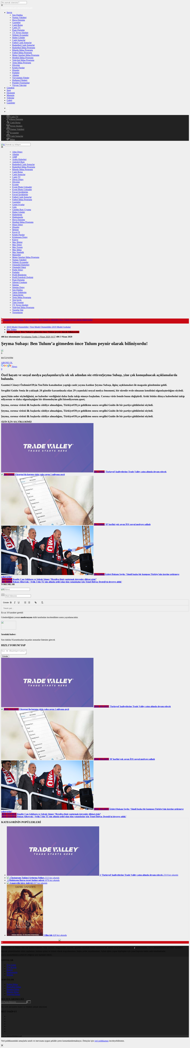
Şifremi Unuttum (19, 282)
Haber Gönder (18, 37)
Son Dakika (17, 15)
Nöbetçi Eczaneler (20, 35)
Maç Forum (17, 247)
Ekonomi (11, 93)
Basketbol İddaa (14, 987)
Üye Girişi (11, 965)
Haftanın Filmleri (19, 80)
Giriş (14, 207)
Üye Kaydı (11, 967)
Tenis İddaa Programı (21, 62)
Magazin (10, 95)
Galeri (9, 100)
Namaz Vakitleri (19, 17)
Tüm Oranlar (18, 302)
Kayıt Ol (16, 232)
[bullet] (29, 602)
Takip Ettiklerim (19, 292)
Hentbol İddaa (13, 989)
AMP (14, 157)
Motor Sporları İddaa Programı (25, 55)
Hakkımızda (17, 217)
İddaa (12, 139)
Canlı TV (16, 27)
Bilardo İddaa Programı (22, 50)
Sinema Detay (18, 287)
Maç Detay (17, 245)
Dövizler (16, 65)
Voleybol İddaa (13, 994)
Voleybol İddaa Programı (23, 60)
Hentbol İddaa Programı (22, 57)
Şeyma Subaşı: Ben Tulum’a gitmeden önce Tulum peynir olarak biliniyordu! (59, 320)
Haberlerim (17, 214)
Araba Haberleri (19, 159)
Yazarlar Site (17, 310)
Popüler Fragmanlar (21, 83)
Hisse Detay (17, 224)
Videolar (10, 98)
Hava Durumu (18, 20)
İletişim (15, 229)
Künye (15, 240)
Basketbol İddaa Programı (23, 47)
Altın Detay (17, 152)
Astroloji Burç (18, 162)
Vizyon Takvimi (19, 85)
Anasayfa (7, 320)
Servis (9, 12)
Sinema (15, 285)
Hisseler (15, 70)
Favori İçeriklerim (20, 192)
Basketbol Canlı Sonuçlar (23, 45)
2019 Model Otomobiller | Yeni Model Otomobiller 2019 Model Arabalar (39, 327)
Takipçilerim (17, 295)
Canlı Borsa (17, 25)
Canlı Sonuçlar (18, 40)
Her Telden (18, 320)
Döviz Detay (18, 179)
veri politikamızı (101, 1041)
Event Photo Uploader (22, 187)
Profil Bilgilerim (19, 275)
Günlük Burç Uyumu (21, 209)
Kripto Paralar (18, 67)
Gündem (10, 88)
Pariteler (15, 73)
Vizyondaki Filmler (20, 78)
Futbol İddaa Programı (22, 52)
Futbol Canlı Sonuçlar (22, 42)
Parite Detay (17, 270)
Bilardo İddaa (13, 992)
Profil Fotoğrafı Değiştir (22, 277)
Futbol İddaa (12, 984)
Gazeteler (16, 22)
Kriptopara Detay (20, 237)
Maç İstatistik (18, 252)
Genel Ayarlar (18, 204)
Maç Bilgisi (17, 242)
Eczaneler (14, 133)
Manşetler (16, 255)
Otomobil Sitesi (19, 267)
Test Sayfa (16, 300)
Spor (9, 90)
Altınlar (15, 75)
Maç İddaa (17, 250)
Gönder (4, 603)
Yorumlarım (17, 312)
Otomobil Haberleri (20, 265)
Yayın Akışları (15, 126)
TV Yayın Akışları (20, 32)
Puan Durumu (18, 30)
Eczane (15, 184)
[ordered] (25, 602)
